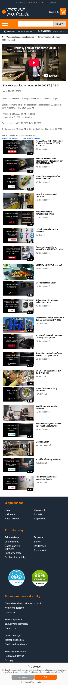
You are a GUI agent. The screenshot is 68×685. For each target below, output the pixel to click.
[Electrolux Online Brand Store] (18, 31)
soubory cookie (21, 672)
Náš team (10, 514)
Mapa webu (40, 518)
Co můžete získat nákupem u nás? (23, 603)
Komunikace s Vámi (15, 651)
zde (45, 682)
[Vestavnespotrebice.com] (16, 15)
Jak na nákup (12, 537)
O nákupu (51, 2)
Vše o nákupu (12, 541)
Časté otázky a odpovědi (12, 547)
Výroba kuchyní (13, 635)
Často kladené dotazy (16, 644)
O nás (8, 510)
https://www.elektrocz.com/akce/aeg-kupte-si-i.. (21, 138)
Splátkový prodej (13, 553)
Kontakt (38, 514)
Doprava (38, 537)
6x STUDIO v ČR (36, 2)
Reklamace (40, 546)
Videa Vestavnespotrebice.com (20, 37)
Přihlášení (20, 2)
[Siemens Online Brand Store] (52, 31)
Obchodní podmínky (15, 557)
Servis (37, 541)
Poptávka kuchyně (14, 655)
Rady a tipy (10, 628)
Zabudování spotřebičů (16, 623)
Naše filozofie (12, 518)
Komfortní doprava (14, 607)
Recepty (9, 660)
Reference (10, 612)
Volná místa (40, 510)
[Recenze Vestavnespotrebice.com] (16, 585)
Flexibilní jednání (13, 619)
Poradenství (40, 550)
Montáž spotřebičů (14, 639)
